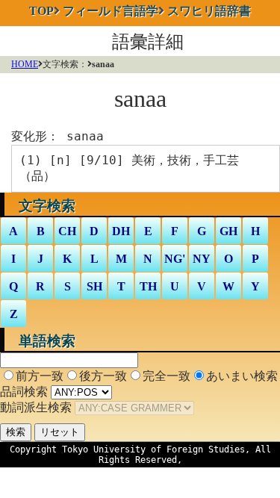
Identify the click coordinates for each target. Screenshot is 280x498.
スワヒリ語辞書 (209, 10)
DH (121, 231)
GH (228, 231)
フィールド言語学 (110, 10)
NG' (174, 258)
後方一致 (103, 376)
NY (202, 258)
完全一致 (166, 376)
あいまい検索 (242, 376)
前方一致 (39, 376)
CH (67, 231)
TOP (41, 10)
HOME (24, 64)
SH (94, 286)
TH (148, 286)
